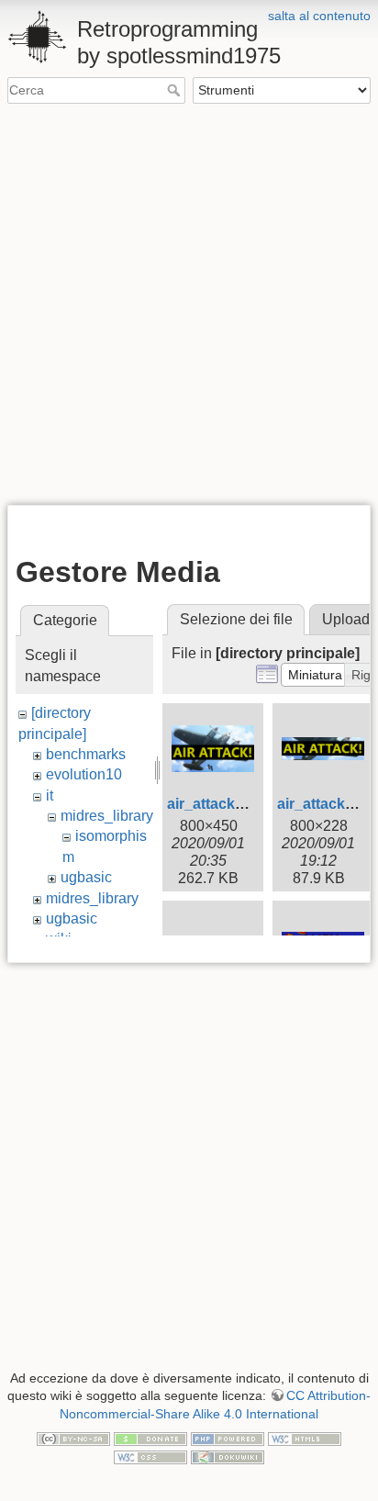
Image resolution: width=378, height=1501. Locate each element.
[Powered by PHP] (227, 1437)
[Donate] (150, 1437)
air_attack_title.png (233, 804)
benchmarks (86, 754)
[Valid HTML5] (304, 1437)
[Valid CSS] (150, 1456)
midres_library (107, 815)
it (49, 795)
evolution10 (84, 774)
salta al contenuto (319, 15)
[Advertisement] (189, 303)
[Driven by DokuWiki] (227, 1456)
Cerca (175, 90)
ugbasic (86, 877)
